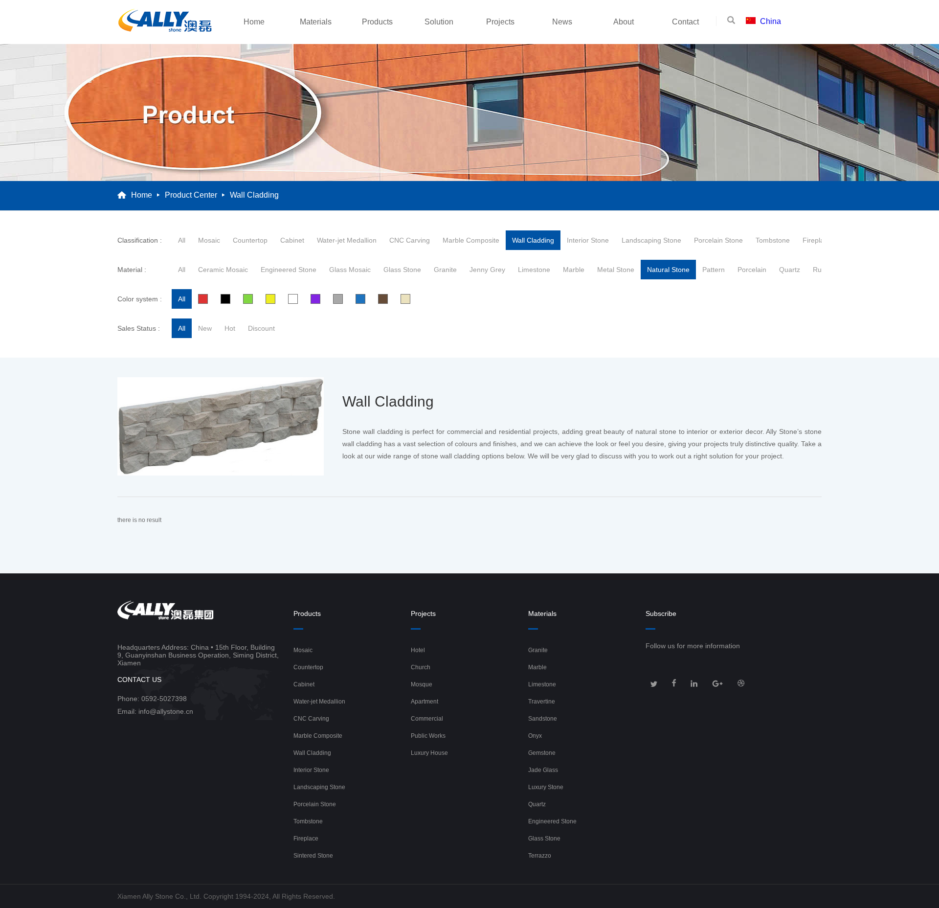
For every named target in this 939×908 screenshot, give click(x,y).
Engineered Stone (288, 269)
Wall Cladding (533, 240)
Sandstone (542, 718)
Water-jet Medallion (347, 240)
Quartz (789, 269)
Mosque (421, 684)
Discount (261, 328)
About (623, 22)
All (181, 240)
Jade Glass (543, 770)
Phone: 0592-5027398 (152, 699)
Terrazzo (539, 855)
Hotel (418, 650)
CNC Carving (409, 240)
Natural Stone (668, 269)
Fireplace (817, 240)
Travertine (541, 701)
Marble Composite (471, 240)
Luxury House (429, 752)
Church (420, 667)
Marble (573, 269)
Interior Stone (588, 240)
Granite (445, 269)
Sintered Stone (313, 855)
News (562, 22)
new (205, 328)
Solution (439, 22)
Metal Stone (615, 269)
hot (229, 328)
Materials (316, 22)
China (770, 21)
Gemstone (542, 752)
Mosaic (209, 240)
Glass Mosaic (350, 269)
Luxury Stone (545, 787)
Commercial (427, 718)
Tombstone (773, 240)
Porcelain (752, 269)
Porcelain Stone (718, 240)
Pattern (713, 269)
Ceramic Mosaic (223, 269)
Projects (500, 22)
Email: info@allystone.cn (155, 711)
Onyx (535, 735)
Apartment (424, 701)
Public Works (428, 735)
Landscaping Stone (651, 240)
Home (254, 22)
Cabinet (292, 240)
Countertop (250, 240)
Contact (685, 22)
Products (377, 22)
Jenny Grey (487, 269)
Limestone (534, 269)
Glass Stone (402, 269)
